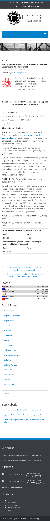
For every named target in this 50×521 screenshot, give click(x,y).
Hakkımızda (8, 330)
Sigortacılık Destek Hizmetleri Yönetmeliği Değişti (22, 415)
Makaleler (8, 360)
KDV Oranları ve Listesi (12, 355)
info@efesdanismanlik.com (33, 3)
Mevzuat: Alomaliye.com (10, 519)
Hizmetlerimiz (9, 335)
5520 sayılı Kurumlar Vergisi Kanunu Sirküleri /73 (22, 410)
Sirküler (7, 380)
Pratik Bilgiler (9, 375)
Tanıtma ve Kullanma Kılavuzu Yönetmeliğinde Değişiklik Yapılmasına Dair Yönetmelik (25, 275)
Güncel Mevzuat (13, 507)
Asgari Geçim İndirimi (12, 315)
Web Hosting (34, 519)
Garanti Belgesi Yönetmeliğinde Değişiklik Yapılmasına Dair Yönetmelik (25, 269)
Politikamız (8, 370)
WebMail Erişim (32, 6)
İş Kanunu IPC (9, 345)
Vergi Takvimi (9, 384)
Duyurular (8, 325)
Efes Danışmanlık (19, 73)
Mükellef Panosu (10, 365)
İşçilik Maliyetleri (10, 350)
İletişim (6, 340)
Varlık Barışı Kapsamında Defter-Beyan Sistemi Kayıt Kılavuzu (24, 421)
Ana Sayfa (11, 500)
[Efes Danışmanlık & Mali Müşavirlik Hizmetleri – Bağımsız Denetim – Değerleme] (25, 17)
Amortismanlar (9, 311)
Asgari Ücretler (9, 320)
